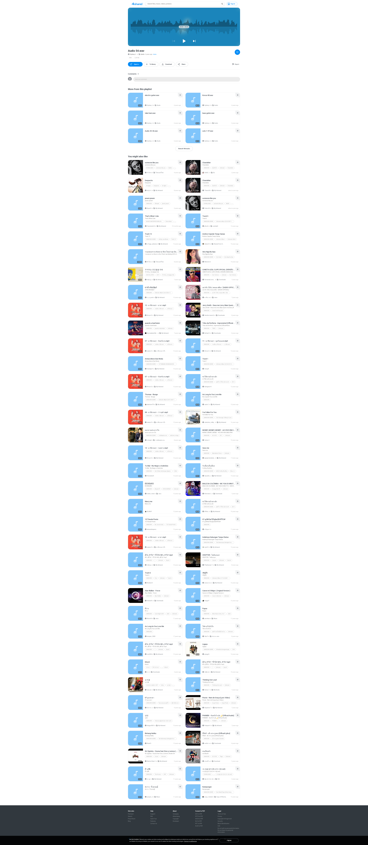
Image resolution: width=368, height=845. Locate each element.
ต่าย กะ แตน (215, 636)
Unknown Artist (232, 239)
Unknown (206, 168)
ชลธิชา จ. (207, 743)
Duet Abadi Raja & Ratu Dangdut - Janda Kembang (225, 792)
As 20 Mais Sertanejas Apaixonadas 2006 (164, 471)
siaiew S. (149, 351)
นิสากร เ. (149, 707)
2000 (229, 613)
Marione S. (208, 262)
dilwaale (157, 203)
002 (218, 779)
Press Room (131, 818)
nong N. (207, 369)
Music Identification (223, 823)
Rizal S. (149, 743)
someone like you (161, 168)
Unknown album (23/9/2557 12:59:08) (225, 221)
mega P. (207, 600)
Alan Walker (158, 596)
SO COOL (214, 756)
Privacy (220, 816)
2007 (165, 774)
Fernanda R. (150, 476)
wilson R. (207, 244)
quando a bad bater (160, 328)
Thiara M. (207, 190)
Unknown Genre (151, 239)
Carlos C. (207, 440)
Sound (167, 560)
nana (215, 297)
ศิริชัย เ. (207, 511)
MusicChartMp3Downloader (154, 221)
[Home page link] (137, 4)
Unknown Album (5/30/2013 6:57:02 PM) (225, 364)
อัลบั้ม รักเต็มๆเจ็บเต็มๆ (221, 471)
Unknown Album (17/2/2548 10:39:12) (221, 578)
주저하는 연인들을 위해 (168, 275)
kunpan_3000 (151, 636)
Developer (176, 821)
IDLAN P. (149, 511)
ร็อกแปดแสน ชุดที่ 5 (164, 703)
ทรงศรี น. (207, 761)
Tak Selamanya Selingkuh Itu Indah (225, 542)
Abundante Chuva (217, 453)
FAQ (151, 816)
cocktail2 (215, 226)
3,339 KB (137, 57)
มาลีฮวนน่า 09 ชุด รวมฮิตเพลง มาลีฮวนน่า (161, 351)
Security (220, 821)
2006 (175, 471)
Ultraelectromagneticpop (222, 649)
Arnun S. (149, 315)
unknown (149, 203)
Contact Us (153, 823)
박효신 (162, 685)
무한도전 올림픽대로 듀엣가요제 (163, 720)
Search (130, 816)
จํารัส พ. (149, 172)
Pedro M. (207, 208)
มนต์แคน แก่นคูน (174, 435)
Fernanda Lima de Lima (210, 279)
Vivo (156, 578)
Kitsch (166, 667)
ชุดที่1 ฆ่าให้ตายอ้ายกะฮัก (222, 382)
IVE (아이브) (155, 667)
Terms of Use (222, 814)
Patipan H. (208, 725)
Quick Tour (153, 818)
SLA (219, 826)
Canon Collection (216, 596)
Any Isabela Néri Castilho (152, 333)
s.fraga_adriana (152, 244)
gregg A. (207, 654)
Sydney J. (133, 54)
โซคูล (221, 756)
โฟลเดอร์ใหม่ (159, 172)
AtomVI (149, 618)
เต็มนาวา (232, 471)
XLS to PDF (198, 821)
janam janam (165, 203)
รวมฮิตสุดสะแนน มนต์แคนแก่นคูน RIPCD (160, 440)
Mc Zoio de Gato (159, 524)
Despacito (156, 185)
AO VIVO (214, 435)
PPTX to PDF (199, 816)
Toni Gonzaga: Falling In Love (223, 417)
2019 (158, 275)
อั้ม (214, 172)
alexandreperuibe (152, 529)
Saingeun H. (208, 386)
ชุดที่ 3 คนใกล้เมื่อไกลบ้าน (218, 631)
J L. (148, 672)
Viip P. (206, 636)
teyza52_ (207, 476)
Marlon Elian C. (151, 761)
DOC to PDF (198, 814)
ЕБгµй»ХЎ (157, 489)
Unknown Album (220, 239)
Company (176, 814)
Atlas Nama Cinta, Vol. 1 (218, 613)
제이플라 (148, 185)
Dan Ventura (215, 275)
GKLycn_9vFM (150, 275)
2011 (221, 435)
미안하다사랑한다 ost (152, 685)
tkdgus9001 (150, 725)
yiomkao (207, 618)
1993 (233, 649)
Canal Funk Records (217, 310)
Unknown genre (208, 221)
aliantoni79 (150, 404)
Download (217, 761)
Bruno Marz (169, 221)
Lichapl (149, 440)
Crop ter (214, 560)
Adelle (170, 168)
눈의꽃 (168, 685)
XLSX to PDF (199, 826)
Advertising (176, 816)
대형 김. (149, 565)
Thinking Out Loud (217, 685)
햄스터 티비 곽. (209, 779)
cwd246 (149, 654)
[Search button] (222, 4)
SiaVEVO (214, 168)
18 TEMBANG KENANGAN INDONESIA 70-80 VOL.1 (168, 364)
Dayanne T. (208, 707)
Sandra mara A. (209, 315)
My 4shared (159, 190)
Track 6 (170, 578)
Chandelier (230, 168)
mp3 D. (207, 547)
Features (153, 821)
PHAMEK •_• (215, 720)
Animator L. (208, 493)
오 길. (148, 779)
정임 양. (149, 690)
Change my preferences (190, 841)
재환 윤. (207, 672)
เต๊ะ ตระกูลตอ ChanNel (218, 738)
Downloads (149, 168)
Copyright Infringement (225, 818)
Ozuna (156, 756)
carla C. (207, 404)
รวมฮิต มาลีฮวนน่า (159, 308)
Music (215, 618)
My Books (217, 690)
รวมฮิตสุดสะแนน (163, 435)
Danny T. (207, 690)
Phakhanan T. (209, 565)
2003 (168, 613)
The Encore (158, 774)
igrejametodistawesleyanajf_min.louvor (210, 458)
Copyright (176, 818)
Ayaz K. (149, 208)
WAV (130, 57)
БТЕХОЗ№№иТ (167, 489)
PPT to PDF (198, 823)
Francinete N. (151, 226)
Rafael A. (150, 600)
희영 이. (149, 190)
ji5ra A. (207, 226)
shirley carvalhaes (163, 239)
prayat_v (149, 797)
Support (152, 814)
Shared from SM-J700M (219, 244)
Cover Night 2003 (159, 613)
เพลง (159, 493)
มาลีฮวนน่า (170, 308)
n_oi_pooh (150, 297)
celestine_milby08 (210, 422)
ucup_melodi (208, 797)
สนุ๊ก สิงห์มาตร (175, 703)
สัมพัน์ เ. (207, 172)
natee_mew (150, 493)
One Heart (218, 257)
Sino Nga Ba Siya (228, 257)
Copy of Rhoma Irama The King (221, 797)
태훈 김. (149, 279)
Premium (131, 814)
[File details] (135, 100)
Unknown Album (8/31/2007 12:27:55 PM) (168, 399)
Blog (129, 821)
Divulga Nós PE (216, 489)
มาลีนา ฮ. (207, 297)
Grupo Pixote (215, 703)
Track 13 (173, 239)
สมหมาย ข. (208, 583)
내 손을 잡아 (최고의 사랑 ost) (224, 774)
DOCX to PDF (199, 818)
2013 (233, 382)
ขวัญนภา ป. (208, 529)
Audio (143, 54)
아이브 (148, 667)
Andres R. (150, 583)
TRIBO (214, 328)
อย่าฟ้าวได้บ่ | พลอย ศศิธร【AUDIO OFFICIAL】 (221, 292)
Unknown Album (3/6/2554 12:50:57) (164, 292)
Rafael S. (207, 333)
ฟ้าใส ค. (149, 262)
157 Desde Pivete (171, 524)
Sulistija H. (150, 369)
